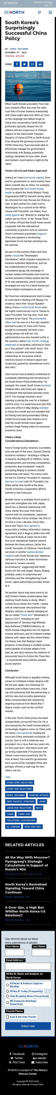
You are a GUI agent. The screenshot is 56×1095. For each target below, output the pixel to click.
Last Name (39, 946)
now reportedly (24, 733)
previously (30, 177)
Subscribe (41, 1062)
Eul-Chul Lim (12, 873)
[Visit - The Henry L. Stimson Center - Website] (14, 3)
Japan (42, 801)
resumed (46, 385)
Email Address (15, 960)
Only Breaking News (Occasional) (29, 996)
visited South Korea (31, 307)
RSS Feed (18, 1062)
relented (43, 407)
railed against (12, 215)
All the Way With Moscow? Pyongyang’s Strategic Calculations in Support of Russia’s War (27, 863)
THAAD (10, 814)
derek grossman (16, 795)
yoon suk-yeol (32, 826)
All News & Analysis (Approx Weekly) (26, 985)
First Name (12, 946)
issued (16, 255)
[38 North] (28, 1046)
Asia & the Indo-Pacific (23, 1016)
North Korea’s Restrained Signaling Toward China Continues (26, 888)
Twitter (18, 1058)
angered (41, 233)
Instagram (41, 1054)
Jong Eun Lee (34, 873)
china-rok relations (19, 788)
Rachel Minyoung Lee (17, 896)
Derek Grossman (19, 48)
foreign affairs (38, 795)
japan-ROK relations (19, 807)
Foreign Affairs (14, 56)
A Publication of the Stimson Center (42, 3)
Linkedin (41, 1058)
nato (39, 807)
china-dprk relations (20, 782)
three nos (24, 814)
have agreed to (32, 525)
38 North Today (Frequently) (26, 991)
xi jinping (13, 826)
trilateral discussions (21, 820)
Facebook (18, 1054)
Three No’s (26, 615)
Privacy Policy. (37, 1084)
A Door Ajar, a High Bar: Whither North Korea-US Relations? (25, 911)
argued (40, 177)
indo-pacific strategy (20, 801)
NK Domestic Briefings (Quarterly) (23, 1003)
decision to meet (14, 481)
